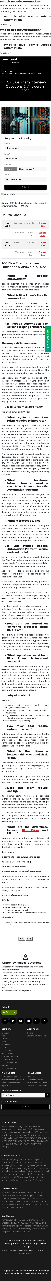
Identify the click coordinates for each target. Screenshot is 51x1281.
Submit (25, 187)
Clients (4, 1042)
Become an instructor (36, 1036)
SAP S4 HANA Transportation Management (23, 1194)
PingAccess (36, 1195)
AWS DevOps (14, 1171)
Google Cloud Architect (13, 1174)
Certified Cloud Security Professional (30, 1204)
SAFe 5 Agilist (23, 1201)
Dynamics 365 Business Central (16, 1192)
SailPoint (5, 1198)
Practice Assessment (10, 1083)
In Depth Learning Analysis (12, 1080)
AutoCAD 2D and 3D (20, 1198)
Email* (7, 154)
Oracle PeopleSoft (10, 1222)
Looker (34, 1201)
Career (30, 1033)
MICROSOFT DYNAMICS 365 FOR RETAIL (19, 1141)
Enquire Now (42, 224)
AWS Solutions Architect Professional (27, 1180)
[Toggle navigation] (47, 60)
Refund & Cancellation (33, 1240)
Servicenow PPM (9, 1220)
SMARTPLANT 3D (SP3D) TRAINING (31, 1129)
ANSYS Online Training (11, 1126)
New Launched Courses (37, 1083)
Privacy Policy (11, 1243)
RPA (23, 412)
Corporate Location (9, 1059)
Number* (8, 164)
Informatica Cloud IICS (12, 1207)
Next (29, 938)
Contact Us (6, 1050)
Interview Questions (10, 1056)
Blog (10, 71)
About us (5, 1033)
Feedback (5, 1044)
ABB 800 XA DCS (28, 1222)
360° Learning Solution (11, 1077)
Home (3, 71)
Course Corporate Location (9, 1064)
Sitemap (25, 1246)
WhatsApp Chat (48, 338)
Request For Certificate (37, 1085)
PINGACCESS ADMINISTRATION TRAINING (29, 1138)
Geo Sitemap (7, 1053)
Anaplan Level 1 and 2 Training (15, 1231)
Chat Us (10, 1012)
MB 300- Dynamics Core (30, 1220)
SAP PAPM (12, 1228)
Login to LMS (6, 1085)
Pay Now (25, 1106)
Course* (8, 175)
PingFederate (25, 1225)
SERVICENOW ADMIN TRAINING (15, 1132)
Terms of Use (13, 1240)
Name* (7, 143)
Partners (30, 1077)
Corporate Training (35, 1080)
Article (4, 1039)
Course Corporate (9, 1068)
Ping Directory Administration (32, 1228)
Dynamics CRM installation (35, 1171)
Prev (21, 938)
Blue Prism (30, 830)
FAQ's (3, 1047)
